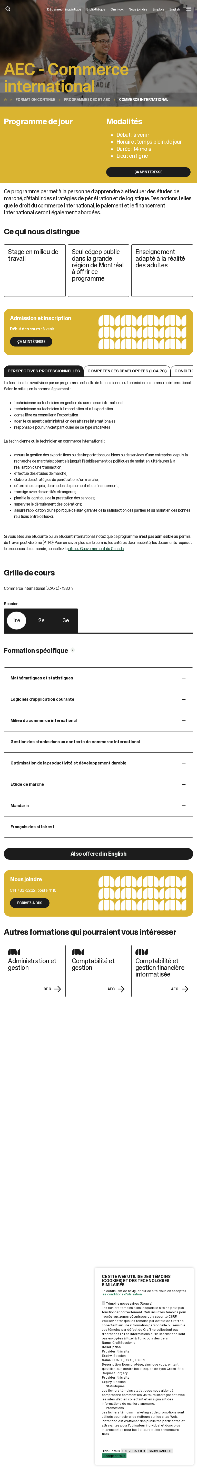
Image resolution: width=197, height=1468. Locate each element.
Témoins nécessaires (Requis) (129, 1303)
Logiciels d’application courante (42, 699)
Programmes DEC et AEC (87, 99)
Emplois (158, 9)
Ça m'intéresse (148, 172)
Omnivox (117, 9)
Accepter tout (114, 1456)
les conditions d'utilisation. (122, 1294)
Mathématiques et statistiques (42, 678)
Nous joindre (138, 9)
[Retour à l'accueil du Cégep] (6, 99)
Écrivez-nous (29, 903)
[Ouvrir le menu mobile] (188, 9)
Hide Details (111, 1451)
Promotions (115, 1408)
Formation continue (35, 99)
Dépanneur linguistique (64, 9)
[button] (44, 370)
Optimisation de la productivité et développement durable (68, 763)
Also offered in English (98, 853)
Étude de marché (27, 784)
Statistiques (115, 1386)
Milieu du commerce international (44, 720)
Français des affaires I (32, 827)
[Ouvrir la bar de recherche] (8, 9)
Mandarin (20, 805)
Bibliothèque (95, 9)
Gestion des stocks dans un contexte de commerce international (75, 742)
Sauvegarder (133, 1451)
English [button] (175, 9)
